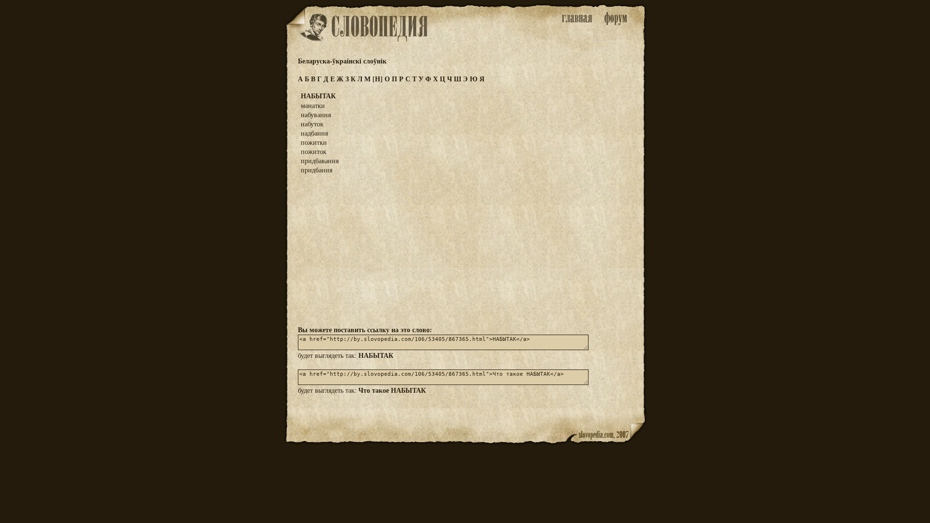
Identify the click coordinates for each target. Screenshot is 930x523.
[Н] (377, 79)
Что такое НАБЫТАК (392, 390)
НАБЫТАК (375, 355)
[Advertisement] (465, 249)
